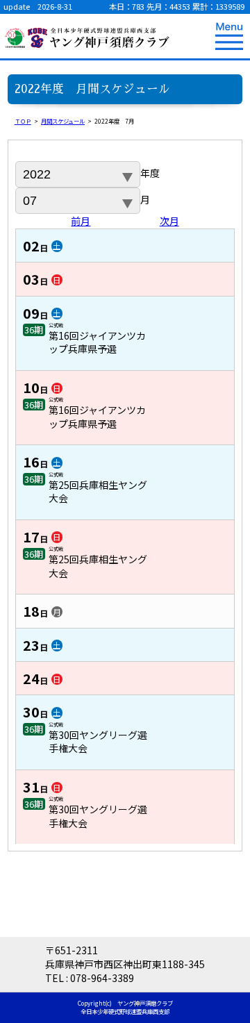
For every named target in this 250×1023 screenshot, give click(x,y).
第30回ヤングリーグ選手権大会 (98, 742)
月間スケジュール (63, 121)
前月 (80, 221)
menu (229, 36)
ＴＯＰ (23, 121)
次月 (169, 221)
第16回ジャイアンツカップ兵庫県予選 (97, 342)
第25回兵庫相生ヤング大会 (98, 492)
